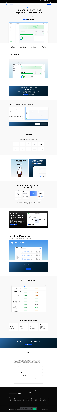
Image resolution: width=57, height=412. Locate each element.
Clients (9, 238)
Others (36, 139)
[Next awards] (47, 403)
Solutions (22, 4)
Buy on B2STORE (49, 4)
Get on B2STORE (31, 94)
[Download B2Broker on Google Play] (19, 164)
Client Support (32, 139)
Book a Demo (25, 94)
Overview (12, 4)
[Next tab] (47, 57)
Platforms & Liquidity (22, 139)
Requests (27, 238)
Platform (15, 4)
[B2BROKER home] (8, 2)
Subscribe (19, 393)
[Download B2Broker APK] (21, 164)
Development (31, 4)
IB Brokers (38, 4)
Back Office (18, 4)
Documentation (44, 0)
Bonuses (30, 238)
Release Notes (41, 0)
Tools (28, 4)
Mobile (25, 4)
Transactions (16, 238)
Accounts (12, 238)
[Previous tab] (46, 57)
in (30, 392)
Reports (24, 238)
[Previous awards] (46, 403)
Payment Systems (28, 139)
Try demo (25, 19)
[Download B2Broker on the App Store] (18, 164)
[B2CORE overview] (7, 4)
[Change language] (50, 2)
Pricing (47, 0)
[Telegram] (31, 392)
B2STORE (49, 0)
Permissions (20, 238)
